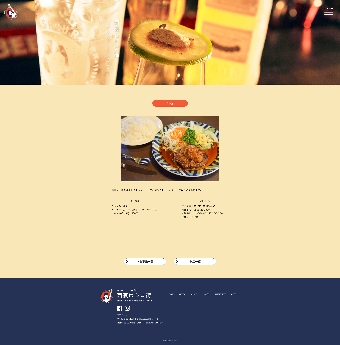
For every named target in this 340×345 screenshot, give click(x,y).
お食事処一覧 (145, 261)
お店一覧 (195, 261)
